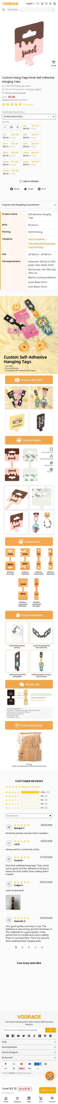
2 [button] (22, 947)
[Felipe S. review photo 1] (13, 902)
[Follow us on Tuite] (23, 1035)
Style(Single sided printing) (13, 112)
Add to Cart (47, 1090)
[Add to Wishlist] (21, 985)
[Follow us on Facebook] (12, 1035)
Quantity (5, 122)
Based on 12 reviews (31, 787)
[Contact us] (38, 3)
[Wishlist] (46, 3)
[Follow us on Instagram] (7, 1035)
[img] (22, 825)
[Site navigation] (3, 9)
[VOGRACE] (10, 3)
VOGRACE (11, 1073)
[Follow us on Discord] (50, 1035)
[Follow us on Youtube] (18, 1035)
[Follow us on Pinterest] (29, 1035)
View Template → (37, 239)
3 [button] (29, 947)
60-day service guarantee (15, 93)
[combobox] (30, 9)
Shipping (5, 100)
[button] (12, 104)
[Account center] (50, 3)
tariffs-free (20, 86)
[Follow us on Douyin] (34, 1035)
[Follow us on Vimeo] (45, 1035)
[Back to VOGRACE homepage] (29, 1017)
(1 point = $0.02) (34, 89)
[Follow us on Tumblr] (39, 1035)
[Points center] (54, 3)
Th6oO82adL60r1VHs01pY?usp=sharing (42, 245)
